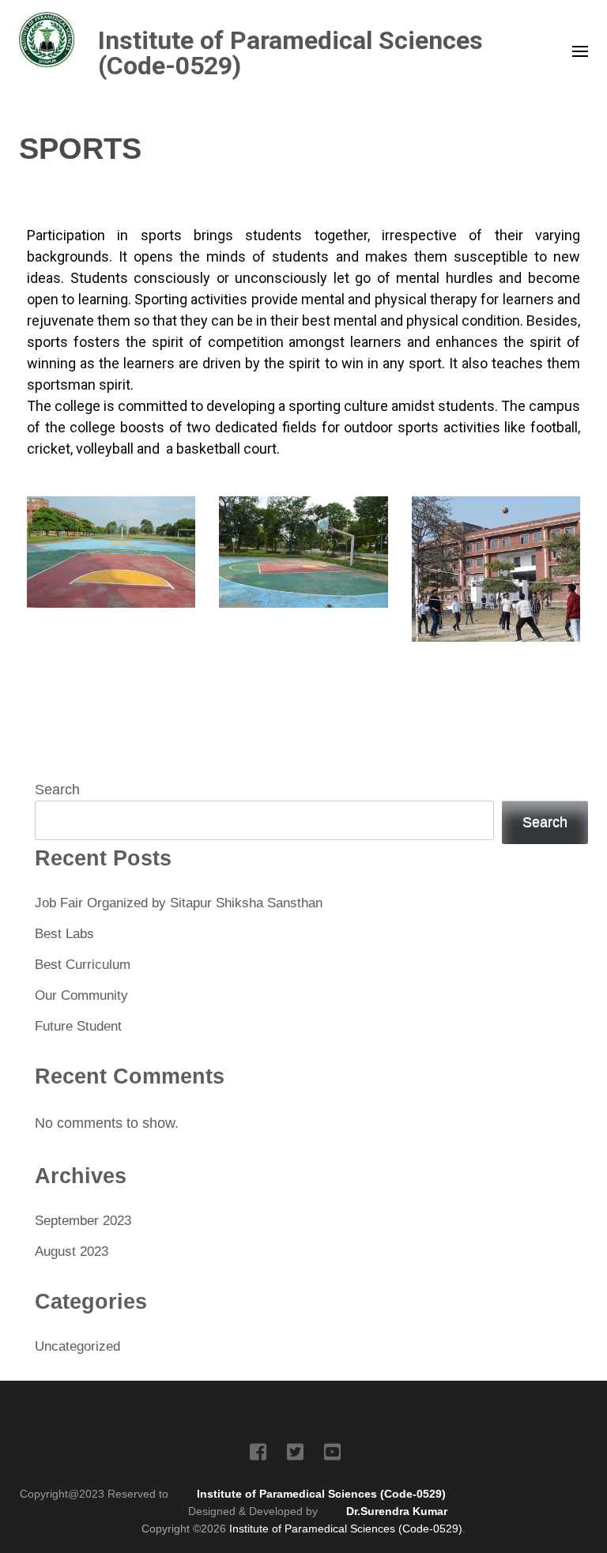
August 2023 (71, 1251)
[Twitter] (295, 1455)
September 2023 (83, 1220)
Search (57, 789)
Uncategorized (77, 1346)
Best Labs (64, 933)
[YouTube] (332, 1455)
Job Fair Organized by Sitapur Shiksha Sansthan (178, 902)
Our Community (81, 995)
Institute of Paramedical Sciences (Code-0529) (290, 53)
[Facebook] (258, 1455)
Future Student (78, 1026)
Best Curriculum (82, 964)
